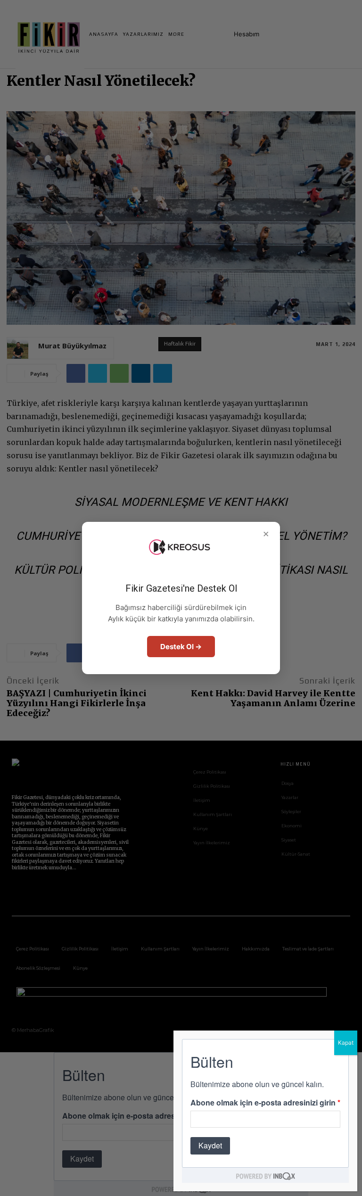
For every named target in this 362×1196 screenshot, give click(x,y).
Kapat (346, 1042)
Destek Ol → (181, 646)
